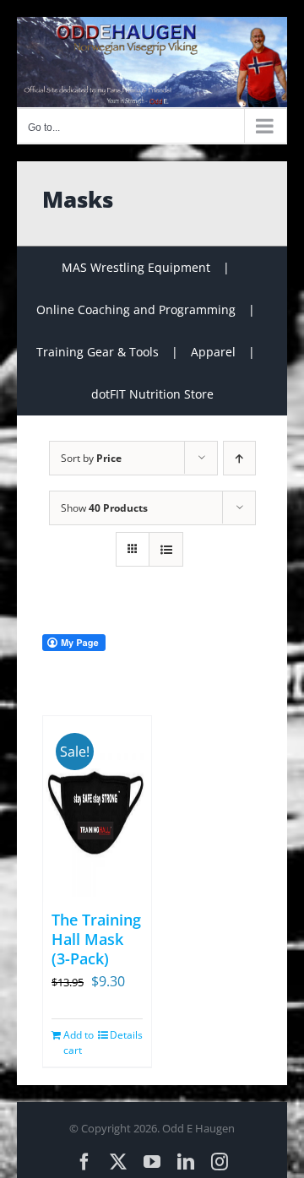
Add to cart (78, 1042)
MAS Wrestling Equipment (136, 267)
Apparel (213, 352)
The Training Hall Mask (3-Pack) (96, 939)
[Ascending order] (239, 458)
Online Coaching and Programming (136, 309)
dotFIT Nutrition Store (152, 394)
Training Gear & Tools (97, 352)
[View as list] (165, 549)
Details (126, 1035)
